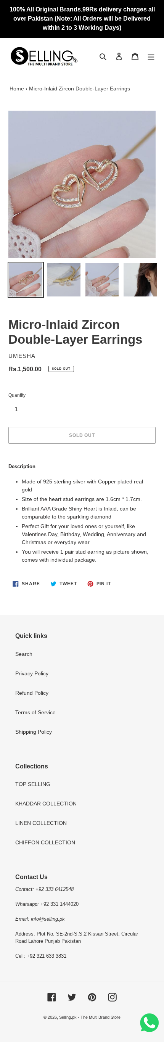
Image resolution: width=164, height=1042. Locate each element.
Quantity (17, 395)
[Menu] (151, 56)
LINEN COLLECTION (41, 823)
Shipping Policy (33, 732)
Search (23, 654)
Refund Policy (31, 693)
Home (17, 88)
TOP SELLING (32, 784)
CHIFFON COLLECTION (45, 842)
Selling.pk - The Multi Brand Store (90, 1017)
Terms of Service (35, 712)
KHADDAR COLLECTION (46, 803)
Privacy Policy (31, 673)
